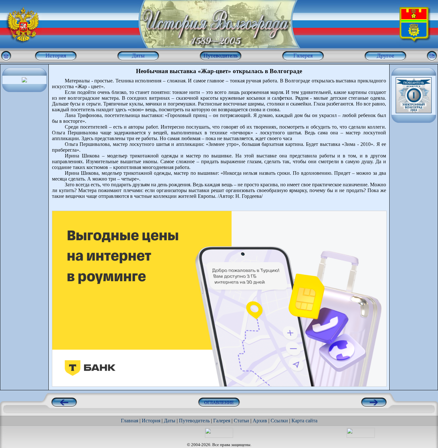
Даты (169, 420)
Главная (129, 420)
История (151, 420)
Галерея (221, 420)
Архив (260, 420)
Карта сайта (304, 420)
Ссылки (279, 420)
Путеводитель (194, 420)
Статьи (241, 420)
